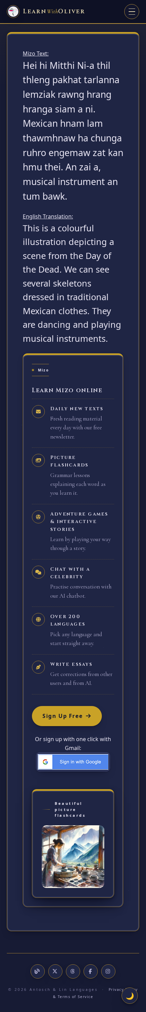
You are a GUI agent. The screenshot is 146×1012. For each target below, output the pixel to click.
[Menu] (131, 11)
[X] (55, 971)
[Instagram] (108, 971)
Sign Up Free (62, 716)
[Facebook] (91, 971)
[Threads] (73, 971)
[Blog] (38, 971)
